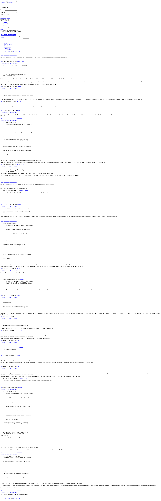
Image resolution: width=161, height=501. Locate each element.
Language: (3, 14)
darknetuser (19, 118)
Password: (3, 12)
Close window (4, 2)
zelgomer (19, 86)
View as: (20, 37)
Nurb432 (19, 52)
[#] (1, 52)
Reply (2, 55)
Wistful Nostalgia (8, 35)
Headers (12, 55)
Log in (2, 16)
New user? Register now (5, 18)
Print (15, 55)
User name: (3, 9)
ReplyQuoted (7, 55)
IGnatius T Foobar (20, 61)
